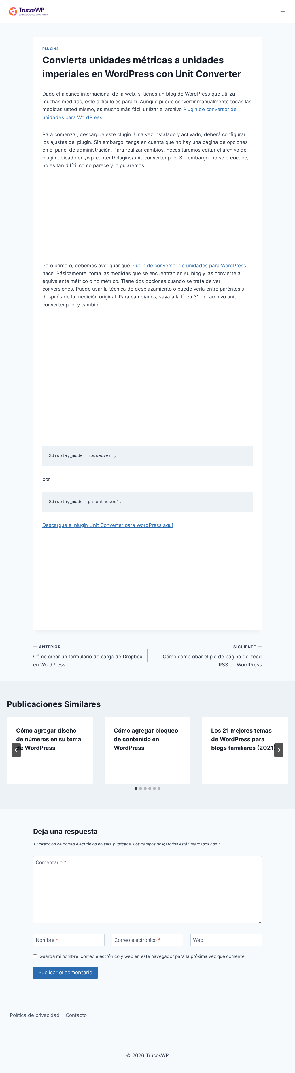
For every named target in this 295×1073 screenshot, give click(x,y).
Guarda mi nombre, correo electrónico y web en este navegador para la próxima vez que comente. (142, 956)
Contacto (76, 1015)
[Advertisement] (147, 219)
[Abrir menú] (282, 11)
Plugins (50, 49)
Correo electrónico (137, 940)
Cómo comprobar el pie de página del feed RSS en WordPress (212, 656)
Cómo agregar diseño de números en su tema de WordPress (48, 739)
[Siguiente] (278, 750)
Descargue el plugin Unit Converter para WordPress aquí (107, 525)
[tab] (136, 788)
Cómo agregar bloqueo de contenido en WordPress (146, 739)
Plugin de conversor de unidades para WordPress (188, 265)
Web (198, 940)
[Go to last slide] (16, 750)
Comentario (51, 862)
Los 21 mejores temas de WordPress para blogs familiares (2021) (243, 739)
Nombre (47, 940)
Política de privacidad (35, 1015)
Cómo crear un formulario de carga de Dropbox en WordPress (87, 656)
